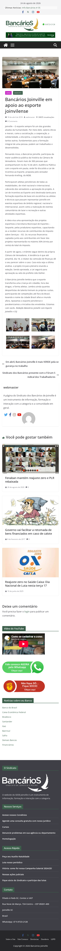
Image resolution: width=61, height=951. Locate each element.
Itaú (4, 726)
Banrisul (6, 730)
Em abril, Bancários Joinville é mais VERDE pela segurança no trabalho (32, 363)
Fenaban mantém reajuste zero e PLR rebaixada (29, 479)
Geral (8, 93)
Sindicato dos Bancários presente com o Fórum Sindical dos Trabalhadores (28, 374)
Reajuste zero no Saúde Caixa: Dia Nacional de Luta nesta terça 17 (27, 583)
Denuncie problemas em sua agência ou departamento (28, 833)
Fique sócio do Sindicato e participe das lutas (24, 880)
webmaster (30, 117)
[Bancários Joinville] (5, 45)
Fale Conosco (23, 939)
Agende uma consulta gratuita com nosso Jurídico (26, 821)
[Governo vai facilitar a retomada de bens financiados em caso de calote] (30, 497)
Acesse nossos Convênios (14, 815)
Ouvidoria (45, 939)
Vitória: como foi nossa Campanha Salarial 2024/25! (27, 868)
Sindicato (18, 93)
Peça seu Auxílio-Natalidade (15, 856)
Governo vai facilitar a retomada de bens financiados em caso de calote (28, 531)
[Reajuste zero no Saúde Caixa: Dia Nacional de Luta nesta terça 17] (30, 549)
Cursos (5, 827)
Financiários (8, 744)
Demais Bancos (9, 740)
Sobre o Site (10, 939)
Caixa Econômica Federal (14, 712)
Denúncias (34, 939)
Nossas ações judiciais (13, 874)
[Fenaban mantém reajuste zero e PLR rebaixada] (30, 445)
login (27, 611)
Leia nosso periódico (12, 862)
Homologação (9, 838)
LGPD (53, 939)
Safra (4, 735)
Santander (7, 721)
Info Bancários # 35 (31, 7)
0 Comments (12, 121)
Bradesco (6, 717)
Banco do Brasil (9, 707)
